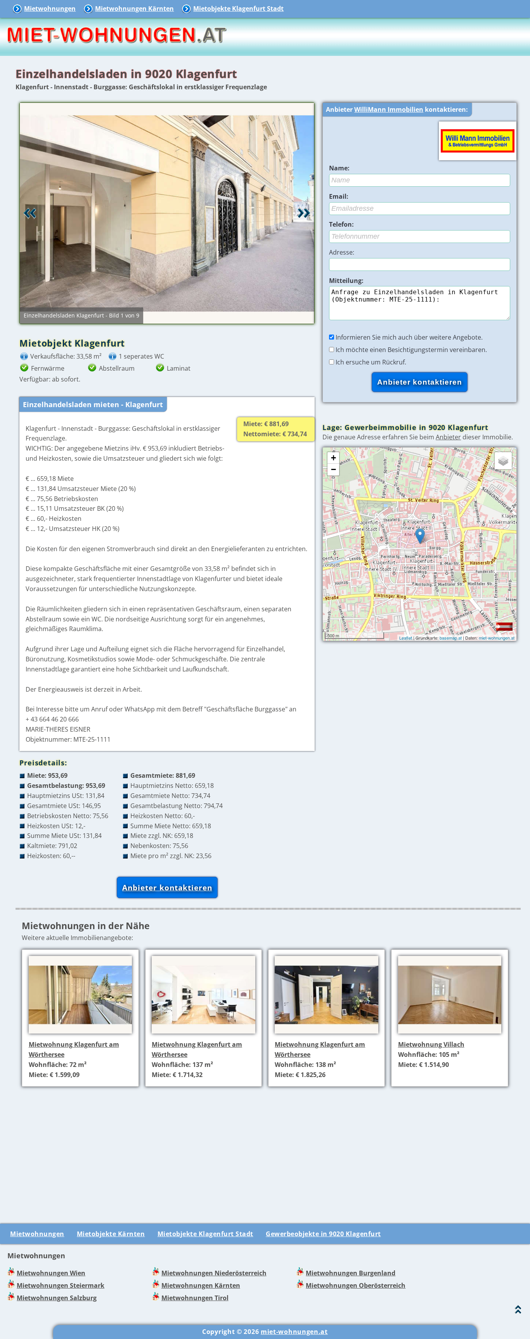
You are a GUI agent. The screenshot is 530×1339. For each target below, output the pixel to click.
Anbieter (448, 437)
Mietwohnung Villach (431, 1044)
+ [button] (333, 458)
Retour (30, 213)
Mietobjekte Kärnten (111, 1234)
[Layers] (503, 460)
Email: (338, 196)
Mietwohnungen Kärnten (134, 8)
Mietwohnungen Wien (51, 1273)
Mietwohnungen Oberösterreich (355, 1285)
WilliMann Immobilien (388, 109)
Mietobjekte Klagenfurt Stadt (238, 8)
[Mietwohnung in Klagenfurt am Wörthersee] (80, 1034)
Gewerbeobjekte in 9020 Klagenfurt (323, 1234)
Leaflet (405, 638)
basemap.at (451, 638)
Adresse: (341, 252)
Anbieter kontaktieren (167, 887)
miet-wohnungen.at (496, 638)
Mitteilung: (346, 280)
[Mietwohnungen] (116, 50)
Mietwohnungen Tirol (195, 1298)
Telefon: (341, 224)
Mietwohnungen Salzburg (57, 1298)
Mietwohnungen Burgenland (350, 1273)
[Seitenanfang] (518, 1311)
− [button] (333, 469)
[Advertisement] (268, 1147)
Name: (339, 168)
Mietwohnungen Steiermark (60, 1285)
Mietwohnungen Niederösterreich (214, 1273)
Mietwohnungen (50, 8)
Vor (304, 213)
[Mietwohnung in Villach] (450, 1034)
